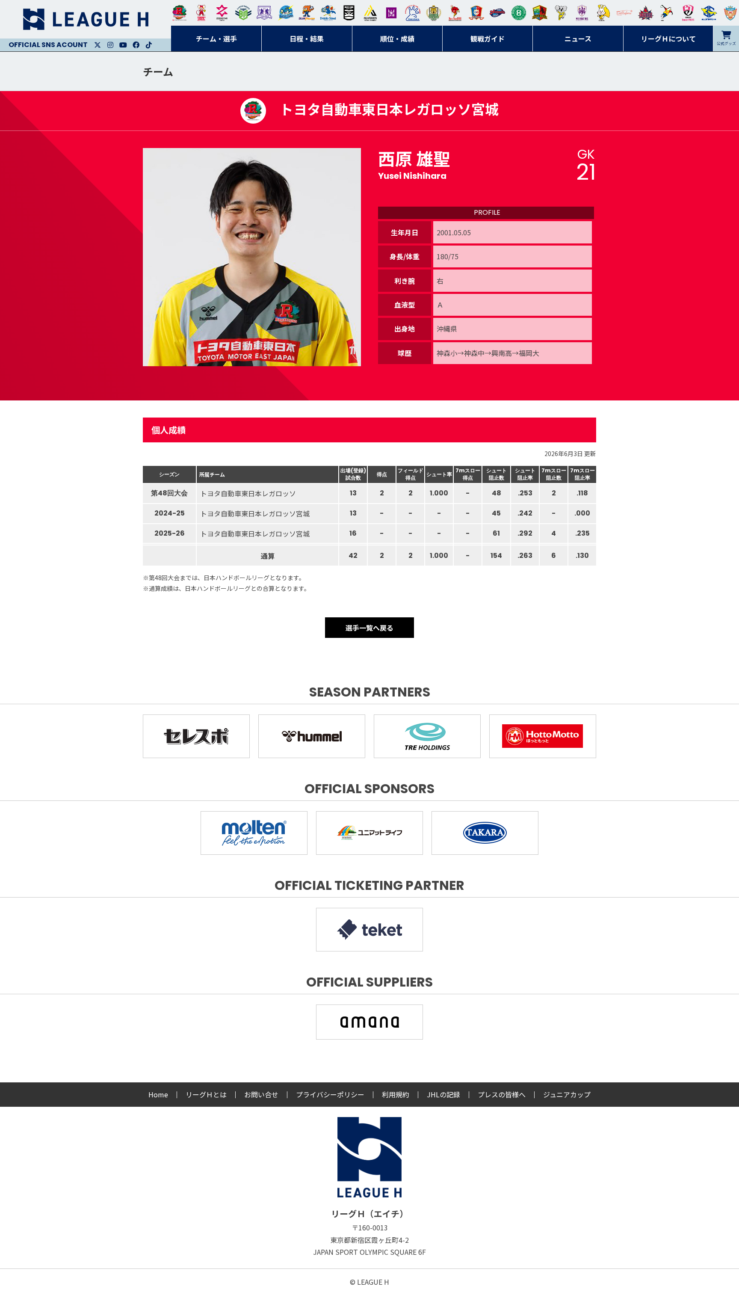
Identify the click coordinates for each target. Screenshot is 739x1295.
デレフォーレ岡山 (624, 12)
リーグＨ (85, 19)
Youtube (123, 45)
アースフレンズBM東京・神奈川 (243, 12)
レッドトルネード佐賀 (455, 12)
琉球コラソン (476, 12)
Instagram (110, 45)
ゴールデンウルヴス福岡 (433, 12)
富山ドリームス (264, 12)
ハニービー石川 (518, 12)
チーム (158, 71)
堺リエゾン (391, 12)
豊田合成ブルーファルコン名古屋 (306, 12)
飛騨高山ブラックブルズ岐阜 (539, 12)
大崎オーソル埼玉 (201, 12)
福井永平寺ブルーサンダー (285, 12)
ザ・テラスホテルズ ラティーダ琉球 (730, 12)
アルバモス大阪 (370, 12)
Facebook (136, 45)
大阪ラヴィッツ (603, 12)
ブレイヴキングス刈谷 (349, 12)
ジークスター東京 (222, 12)
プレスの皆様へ (502, 1094)
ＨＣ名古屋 (561, 12)
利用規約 (395, 1094)
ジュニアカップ (567, 1094)
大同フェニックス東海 (328, 12)
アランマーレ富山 (497, 12)
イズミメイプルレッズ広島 (645, 12)
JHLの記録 (443, 1094)
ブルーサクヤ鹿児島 (709, 12)
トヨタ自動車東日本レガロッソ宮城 (179, 12)
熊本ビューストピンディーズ (688, 12)
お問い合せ (261, 1094)
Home (158, 1094)
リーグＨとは (206, 1094)
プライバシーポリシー (330, 1094)
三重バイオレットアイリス (582, 12)
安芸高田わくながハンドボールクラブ (412, 12)
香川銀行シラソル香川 (666, 12)
